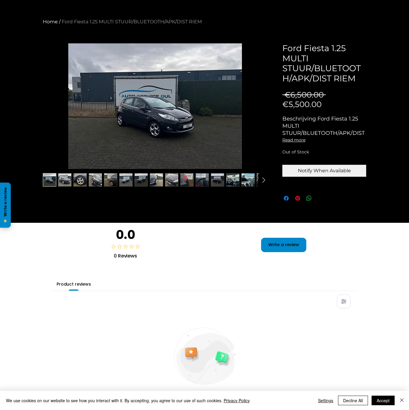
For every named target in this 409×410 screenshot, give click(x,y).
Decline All (353, 400)
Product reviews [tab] (74, 284)
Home (50, 22)
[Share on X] (320, 198)
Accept (383, 400)
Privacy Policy (237, 400)
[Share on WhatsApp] (309, 198)
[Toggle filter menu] (344, 301)
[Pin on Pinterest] (297, 198)
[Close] (401, 400)
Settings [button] (325, 400)
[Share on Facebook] (286, 198)
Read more (293, 140)
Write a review (283, 245)
